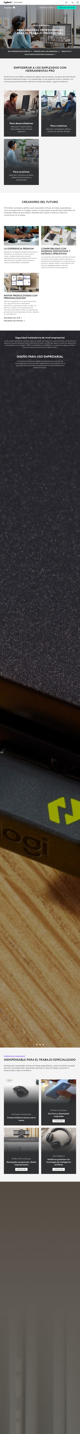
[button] (9, 7)
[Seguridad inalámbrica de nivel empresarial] (36, 1045)
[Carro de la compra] (72, 2)
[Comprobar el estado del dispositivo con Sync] (40, 1045)
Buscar (66, 2)
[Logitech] (14, 2)
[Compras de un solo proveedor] (43, 1045)
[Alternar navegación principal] (77, 2)
